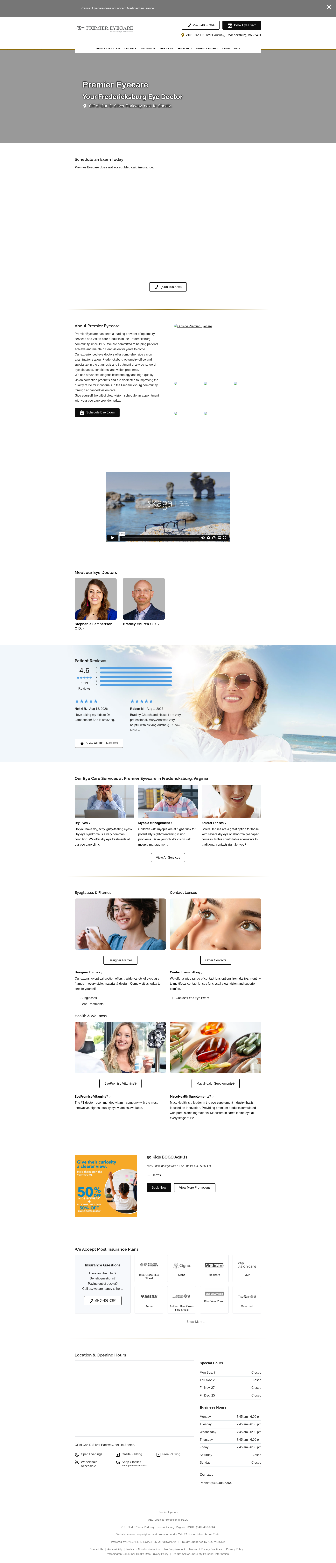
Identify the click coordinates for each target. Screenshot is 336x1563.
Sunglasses (88, 998)
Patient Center (206, 48)
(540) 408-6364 (221, 1483)
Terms (156, 1175)
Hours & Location (108, 48)
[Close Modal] (329, 7)
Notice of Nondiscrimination (143, 1549)
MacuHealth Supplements (190, 1096)
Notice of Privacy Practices (205, 1549)
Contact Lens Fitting (185, 972)
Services (183, 48)
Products (166, 48)
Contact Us (230, 48)
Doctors (130, 48)
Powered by (143, 1541)
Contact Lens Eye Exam (192, 998)
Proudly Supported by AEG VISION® (202, 1541)
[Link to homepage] (113, 29)
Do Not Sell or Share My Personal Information (201, 1553)
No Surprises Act (174, 1549)
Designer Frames (87, 972)
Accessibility (114, 1549)
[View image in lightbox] (193, 326)
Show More (194, 1321)
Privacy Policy (234, 1549)
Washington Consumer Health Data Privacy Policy (137, 1553)
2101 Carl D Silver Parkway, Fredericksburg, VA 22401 (223, 35)
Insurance (148, 48)
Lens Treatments (91, 1004)
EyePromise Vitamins (91, 1096)
